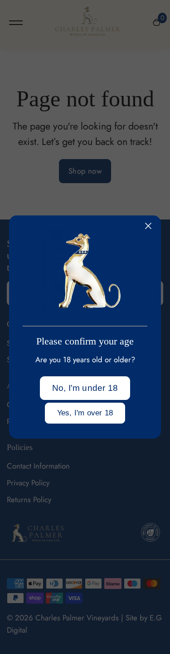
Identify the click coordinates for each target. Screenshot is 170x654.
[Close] (148, 226)
